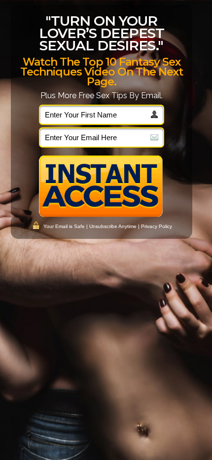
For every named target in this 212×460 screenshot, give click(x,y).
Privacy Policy (156, 226)
